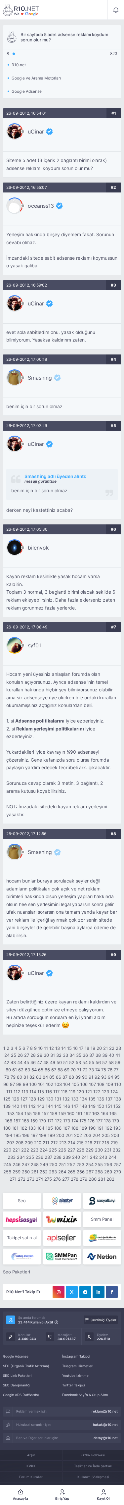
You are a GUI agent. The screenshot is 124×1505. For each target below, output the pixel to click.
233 (12, 1157)
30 (46, 1055)
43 (13, 1062)
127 (24, 1099)
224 (44, 1150)
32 (59, 1055)
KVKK (31, 1466)
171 (50, 1120)
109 (109, 1084)
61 (14, 1069)
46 (33, 1062)
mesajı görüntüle (40, 481)
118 (64, 1091)
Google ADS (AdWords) (21, 1395)
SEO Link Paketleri (17, 1375)
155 (28, 1113)
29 (39, 1055)
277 (65, 1179)
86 (58, 1077)
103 (58, 1084)
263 (53, 1171)
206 (115, 1135)
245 (7, 1164)
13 (57, 1048)
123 (105, 1091)
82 (32, 1077)
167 (17, 1120)
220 (7, 1150)
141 (24, 1106)
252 (71, 1164)
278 (74, 1179)
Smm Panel (102, 1219)
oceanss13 (41, 205)
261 (34, 1171)
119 (72, 1091)
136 (100, 1099)
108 (100, 1084)
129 (41, 1099)
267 (90, 1171)
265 (71, 1171)
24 (7, 1055)
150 (100, 1106)
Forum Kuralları (31, 1477)
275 (48, 1179)
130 (49, 1099)
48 (46, 1062)
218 (105, 1142)
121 (88, 1091)
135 (92, 1099)
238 (58, 1157)
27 (26, 1055)
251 (62, 1164)
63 (27, 1069)
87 (64, 1077)
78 (6, 1077)
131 (58, 1099)
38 (98, 1055)
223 (34, 1150)
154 (19, 1113)
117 (56, 1091)
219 (114, 1142)
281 (101, 1179)
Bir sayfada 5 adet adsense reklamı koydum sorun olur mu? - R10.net (21, 10)
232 (117, 1150)
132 (66, 1099)
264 (62, 1171)
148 (83, 1106)
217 (97, 1142)
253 (80, 1164)
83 (38, 1077)
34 (72, 1055)
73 (91, 1069)
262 (44, 1171)
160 (70, 1113)
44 (19, 1062)
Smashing (40, 377)
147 (74, 1106)
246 (17, 1164)
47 (39, 1062)
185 (49, 1128)
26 (20, 1055)
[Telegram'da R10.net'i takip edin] (85, 1292)
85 (52, 1077)
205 (106, 1135)
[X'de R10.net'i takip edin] (72, 1292)
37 (91, 1055)
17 (81, 1048)
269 (108, 1171)
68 (60, 1069)
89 (78, 1077)
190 (92, 1128)
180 (7, 1128)
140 (15, 1106)
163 (96, 1113)
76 (109, 1069)
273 (30, 1179)
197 (34, 1135)
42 (6, 1062)
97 (12, 1084)
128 (32, 1099)
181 (15, 1128)
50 (59, 1062)
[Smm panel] (62, 1256)
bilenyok (38, 547)
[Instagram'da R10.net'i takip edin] (58, 1292)
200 (60, 1135)
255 (99, 1164)
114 (32, 1091)
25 (13, 1055)
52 (71, 1062)
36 (85, 1055)
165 (113, 1113)
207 (10, 1142)
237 (48, 1157)
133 (74, 1099)
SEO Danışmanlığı (16, 1385)
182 (23, 1128)
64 (34, 1069)
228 (80, 1150)
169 (34, 1120)
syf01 (34, 645)
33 (65, 1055)
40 (111, 1055)
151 (108, 1106)
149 (92, 1106)
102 (49, 1084)
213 (62, 1142)
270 (117, 1171)
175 (82, 1120)
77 (116, 1069)
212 (54, 1142)
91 (91, 1077)
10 (40, 1048)
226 (62, 1150)
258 (7, 1171)
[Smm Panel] (102, 1201)
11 (46, 1048)
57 (104, 1062)
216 (88, 1142)
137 (108, 1099)
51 (65, 1062)
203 (87, 1135)
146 (66, 1106)
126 (15, 1099)
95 (117, 1077)
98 (18, 1084)
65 (40, 1069)
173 (66, 1120)
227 (71, 1150)
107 (92, 1084)
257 (117, 1164)
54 (85, 1062)
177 (99, 1120)
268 (99, 1171)
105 (75, 1084)
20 (99, 1048)
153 (11, 1113)
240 (76, 1157)
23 (118, 1048)
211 (46, 1142)
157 (45, 1113)
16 (75, 1048)
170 (42, 1120)
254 (90, 1164)
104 (66, 1084)
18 (87, 1048)
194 (8, 1135)
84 (45, 1077)
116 (48, 1091)
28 (33, 1055)
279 (83, 1179)
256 (108, 1164)
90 (84, 1077)
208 (19, 1142)
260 (26, 1171)
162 (87, 1113)
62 (20, 1069)
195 (17, 1135)
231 (107, 1150)
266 (81, 1171)
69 (66, 1069)
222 (25, 1150)
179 (115, 1120)
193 (117, 1128)
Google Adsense (15, 1356)
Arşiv (31, 1455)
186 (58, 1128)
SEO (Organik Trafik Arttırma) (26, 1366)
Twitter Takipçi (73, 1385)
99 (25, 1084)
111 (9, 1091)
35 (78, 1055)
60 (8, 1069)
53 (78, 1062)
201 (69, 1135)
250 (53, 1164)
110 (117, 1084)
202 (78, 1135)
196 (25, 1135)
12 (51, 1048)
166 (8, 1120)
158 (53, 1113)
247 (25, 1164)
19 (93, 1048)
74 (97, 1069)
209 (29, 1142)
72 (85, 1069)
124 (114, 1091)
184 (40, 1128)
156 (36, 1113)
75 (103, 1069)
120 (80, 1091)
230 (99, 1150)
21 (105, 1048)
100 (33, 1084)
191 (100, 1128)
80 (19, 1077)
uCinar (36, 131)
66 (47, 1069)
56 (98, 1062)
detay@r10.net (106, 1438)
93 (103, 1077)
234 (21, 1157)
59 (117, 1062)
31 (52, 1055)
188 (74, 1128)
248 (35, 1164)
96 (6, 1084)
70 (73, 1069)
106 (84, 1084)
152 (117, 1106)
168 (25, 1120)
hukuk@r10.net (105, 1424)
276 (57, 1179)
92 (97, 1077)
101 (41, 1084)
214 (71, 1142)
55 (91, 1062)
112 (17, 1091)
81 (25, 1077)
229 (90, 1150)
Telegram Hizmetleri (77, 1366)
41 (117, 1055)
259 (17, 1171)
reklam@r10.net (105, 1411)
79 (13, 1077)
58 (111, 1062)
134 (83, 1099)
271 (13, 1179)
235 (30, 1157)
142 (32, 1106)
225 (53, 1150)
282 (110, 1179)
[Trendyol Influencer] (62, 1219)
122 (97, 1091)
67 (53, 1069)
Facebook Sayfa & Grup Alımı (85, 1395)
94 (110, 1077)
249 (44, 1164)
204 (97, 1135)
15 (69, 1048)
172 (58, 1120)
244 (112, 1157)
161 (79, 1113)
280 (93, 1179)
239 (67, 1157)
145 (58, 1106)
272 (21, 1179)
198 (42, 1135)
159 (62, 1113)
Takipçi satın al (22, 1237)
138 (117, 1099)
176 (91, 1120)
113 (24, 1091)
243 (103, 1157)
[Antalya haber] (102, 1238)
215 (80, 1142)
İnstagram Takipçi (76, 1356)
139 (7, 1106)
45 (26, 1062)
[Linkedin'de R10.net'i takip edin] (98, 1292)
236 (39, 1157)
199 (51, 1135)
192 (108, 1128)
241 (85, 1157)
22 (111, 1048)
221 (16, 1150)
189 (83, 1128)
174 (74, 1120)
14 (63, 1048)
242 (94, 1157)
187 (66, 1128)
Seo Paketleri (16, 1271)
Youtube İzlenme (75, 1375)
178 (107, 1120)
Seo (22, 1200)
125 (7, 1099)
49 (52, 1062)
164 (104, 1113)
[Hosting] (62, 1201)
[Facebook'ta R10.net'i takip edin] (112, 1292)
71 (79, 1069)
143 (40, 1106)
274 (39, 1179)
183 (32, 1128)
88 (71, 1077)
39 (104, 1055)
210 (37, 1142)
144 (49, 1106)
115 (40, 1091)
